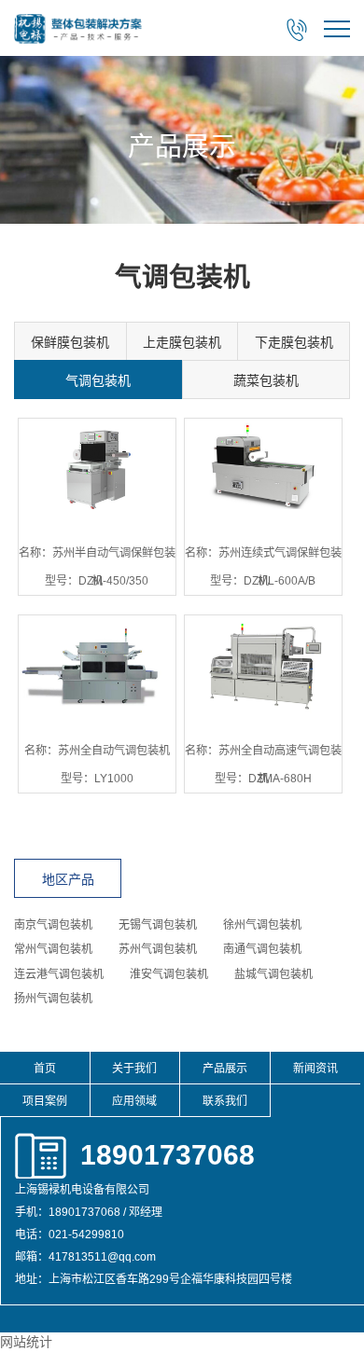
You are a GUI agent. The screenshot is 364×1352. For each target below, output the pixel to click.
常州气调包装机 (53, 949)
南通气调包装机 (262, 949)
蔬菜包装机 (266, 380)
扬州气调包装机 (53, 998)
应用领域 (134, 1101)
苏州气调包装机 (158, 949)
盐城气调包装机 (273, 974)
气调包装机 (98, 380)
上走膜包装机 (182, 342)
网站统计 (26, 1341)
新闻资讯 (315, 1068)
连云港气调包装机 (59, 974)
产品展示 (225, 1068)
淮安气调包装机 (169, 974)
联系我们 (225, 1101)
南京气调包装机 (53, 924)
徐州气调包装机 (262, 924)
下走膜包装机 (294, 342)
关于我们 (134, 1068)
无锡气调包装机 (158, 924)
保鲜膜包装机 (70, 342)
